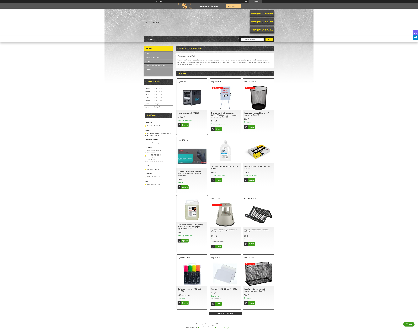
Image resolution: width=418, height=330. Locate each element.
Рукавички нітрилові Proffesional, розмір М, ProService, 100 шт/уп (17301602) (190, 173)
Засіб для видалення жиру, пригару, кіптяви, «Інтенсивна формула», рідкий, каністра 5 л (191, 227)
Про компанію (150, 74)
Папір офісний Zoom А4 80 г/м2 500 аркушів (257, 167)
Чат (410, 324)
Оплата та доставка (152, 57)
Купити (185, 125)
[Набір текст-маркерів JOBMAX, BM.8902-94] (192, 274)
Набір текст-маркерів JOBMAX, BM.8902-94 (189, 290)
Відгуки (147, 61)
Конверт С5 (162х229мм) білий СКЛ (224, 289)
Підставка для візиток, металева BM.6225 (256, 231)
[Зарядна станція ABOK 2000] (192, 98)
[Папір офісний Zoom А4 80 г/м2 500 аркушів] (258, 151)
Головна (149, 39)
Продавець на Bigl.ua (209, 326)
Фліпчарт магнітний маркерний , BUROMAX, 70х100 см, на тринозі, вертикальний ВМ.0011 (224, 115)
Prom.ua (219, 324)
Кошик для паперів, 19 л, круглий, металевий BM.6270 (256, 114)
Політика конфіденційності (223, 328)
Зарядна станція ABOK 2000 (188, 113)
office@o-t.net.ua (153, 169)
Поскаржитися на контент (206, 328)
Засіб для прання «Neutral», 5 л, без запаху (224, 167)
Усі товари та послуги (225, 313)
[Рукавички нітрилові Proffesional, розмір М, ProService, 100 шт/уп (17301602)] (192, 156)
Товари (147, 53)
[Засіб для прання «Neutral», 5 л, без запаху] (225, 151)
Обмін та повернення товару (155, 65)
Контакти (148, 70)
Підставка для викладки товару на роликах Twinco (224, 231)
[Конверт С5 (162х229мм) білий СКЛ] (225, 274)
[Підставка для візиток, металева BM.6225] (258, 215)
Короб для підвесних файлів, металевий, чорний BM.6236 (255, 290)
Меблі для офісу (196, 64)
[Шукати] (269, 39)
